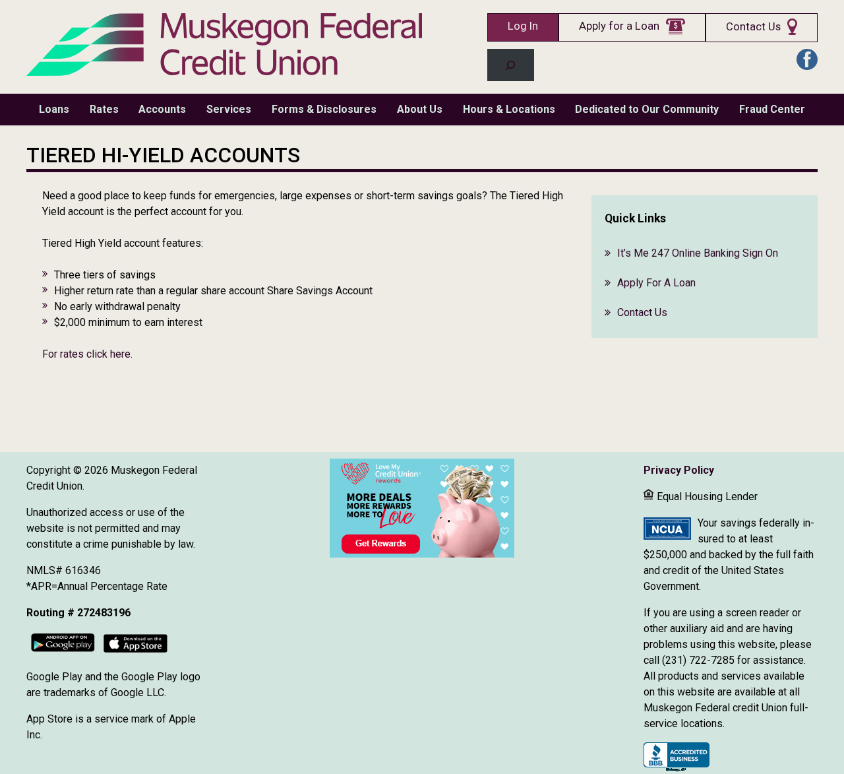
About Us (419, 109)
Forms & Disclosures (324, 109)
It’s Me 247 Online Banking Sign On (697, 253)
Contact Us (753, 26)
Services (228, 109)
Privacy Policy (679, 470)
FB (807, 59)
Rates (104, 109)
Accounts (162, 109)
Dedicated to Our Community (647, 109)
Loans (54, 109)
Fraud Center (772, 109)
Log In (523, 26)
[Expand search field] (510, 65)
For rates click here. (87, 354)
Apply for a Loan (619, 26)
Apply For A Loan (656, 282)
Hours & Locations (509, 109)
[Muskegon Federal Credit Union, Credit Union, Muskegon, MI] (676, 758)
